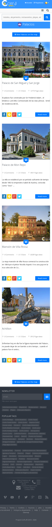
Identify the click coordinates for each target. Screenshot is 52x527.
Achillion (6, 328)
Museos (43, 407)
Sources (31, 508)
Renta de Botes (37, 467)
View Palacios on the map (26, 34)
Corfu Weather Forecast (11, 428)
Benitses (30, 439)
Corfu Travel (33, 420)
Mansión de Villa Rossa (15, 246)
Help (36, 510)
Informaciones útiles (10, 407)
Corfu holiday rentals (10, 431)
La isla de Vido (7, 450)
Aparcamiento (7, 473)
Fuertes (17, 450)
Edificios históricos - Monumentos (34, 450)
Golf (12, 464)
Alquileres (22, 407)
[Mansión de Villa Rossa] (26, 224)
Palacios (20, 453)
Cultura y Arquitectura (40, 453)
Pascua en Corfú (32, 459)
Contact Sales (29, 489)
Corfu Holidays (8, 420)
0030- (39, 480)
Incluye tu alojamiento (22, 510)
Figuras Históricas (9, 461)
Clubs (19, 467)
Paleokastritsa (7, 436)
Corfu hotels (26, 428)
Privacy (3, 508)
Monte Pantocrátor (9, 439)
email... (6, 396)
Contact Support (29, 488)
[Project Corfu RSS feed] (47, 497)
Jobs (40, 508)
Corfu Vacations (20, 420)
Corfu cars (36, 428)
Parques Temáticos (40, 461)
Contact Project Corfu (29, 486)
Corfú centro (24, 431)
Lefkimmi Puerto (20, 433)
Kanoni (24, 436)
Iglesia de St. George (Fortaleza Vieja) (29, 442)
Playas (13, 410)
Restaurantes (33, 407)
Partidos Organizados (24, 461)
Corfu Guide (23, 422)
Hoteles (5, 410)
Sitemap (26, 512)
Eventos (5, 464)
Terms (12, 508)
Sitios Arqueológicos (10, 459)
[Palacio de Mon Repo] (26, 142)
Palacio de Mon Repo (14, 165)
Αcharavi (21, 439)
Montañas (12, 456)
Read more (42, 114)
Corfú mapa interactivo (30, 425)
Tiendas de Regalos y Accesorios (26, 473)
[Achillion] (26, 305)
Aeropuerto (35, 431)
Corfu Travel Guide (9, 422)
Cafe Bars (26, 467)
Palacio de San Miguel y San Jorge (21, 83)
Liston (17, 436)
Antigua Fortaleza (9, 442)
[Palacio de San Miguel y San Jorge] (26, 60)
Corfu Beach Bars (9, 467)
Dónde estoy (7, 425)
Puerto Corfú (7, 433)
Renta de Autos (8, 470)
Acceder (29, 3)
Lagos (5, 456)
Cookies (21, 508)
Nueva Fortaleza (40, 439)
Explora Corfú (34, 422)
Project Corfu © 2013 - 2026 (26, 520)
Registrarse (39, 3)
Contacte (45, 510)
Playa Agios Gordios (9, 444)
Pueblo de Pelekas (35, 436)
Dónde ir (17, 425)
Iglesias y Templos (9, 453)
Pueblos (22, 459)
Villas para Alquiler (24, 410)
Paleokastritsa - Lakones (37, 433)
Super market (35, 470)
